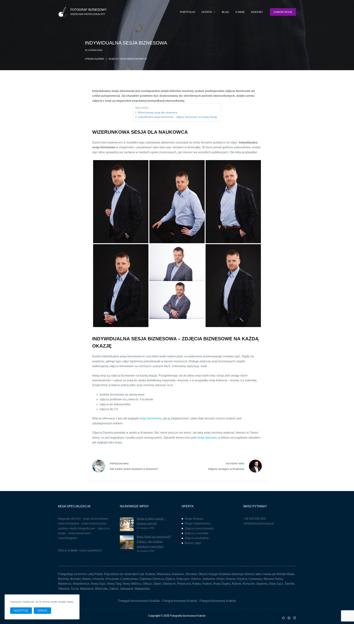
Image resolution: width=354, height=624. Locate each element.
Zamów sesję (283, 12)
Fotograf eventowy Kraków (179, 600)
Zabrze (113, 588)
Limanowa (255, 578)
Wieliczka (101, 588)
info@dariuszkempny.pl (258, 523)
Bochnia (63, 578)
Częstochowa (129, 578)
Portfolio (187, 12)
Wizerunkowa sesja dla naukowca (157, 112)
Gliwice (196, 578)
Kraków (150, 574)
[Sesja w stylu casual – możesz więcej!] (127, 524)
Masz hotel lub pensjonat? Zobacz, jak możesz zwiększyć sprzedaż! (154, 541)
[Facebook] (283, 618)
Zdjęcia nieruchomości (199, 528)
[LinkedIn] (294, 618)
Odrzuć (42, 610)
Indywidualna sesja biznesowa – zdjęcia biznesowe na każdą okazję (177, 116)
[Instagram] (289, 618)
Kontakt (257, 12)
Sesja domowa (207, 437)
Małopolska (142, 588)
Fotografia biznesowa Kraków (188, 615)
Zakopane (126, 588)
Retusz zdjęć (193, 543)
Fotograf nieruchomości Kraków (139, 600)
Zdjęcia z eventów (196, 533)
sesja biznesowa (151, 418)
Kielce (220, 578)
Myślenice (64, 583)
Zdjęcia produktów (197, 538)
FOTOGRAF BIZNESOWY (88, 9)
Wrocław (191, 574)
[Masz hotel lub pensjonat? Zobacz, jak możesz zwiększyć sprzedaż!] (127, 542)
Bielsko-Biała (285, 574)
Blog (225, 12)
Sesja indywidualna (197, 523)
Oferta (207, 12)
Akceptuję (21, 610)
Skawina (262, 583)
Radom (207, 583)
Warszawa (163, 574)
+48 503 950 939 (254, 518)
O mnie (240, 12)
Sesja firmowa (194, 518)
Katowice (178, 574)
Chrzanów (112, 578)
